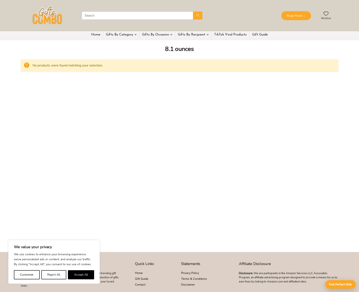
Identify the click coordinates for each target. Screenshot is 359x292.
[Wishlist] (325, 14)
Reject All (53, 275)
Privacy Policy (190, 273)
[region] (54, 262)
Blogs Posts (296, 16)
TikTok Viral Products (230, 34)
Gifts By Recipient (191, 34)
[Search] (197, 16)
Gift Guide (260, 34)
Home (95, 34)
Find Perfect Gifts (340, 284)
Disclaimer (188, 285)
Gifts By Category (119, 34)
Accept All (81, 275)
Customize (26, 275)
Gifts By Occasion (155, 34)
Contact (140, 285)
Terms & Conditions (194, 279)
